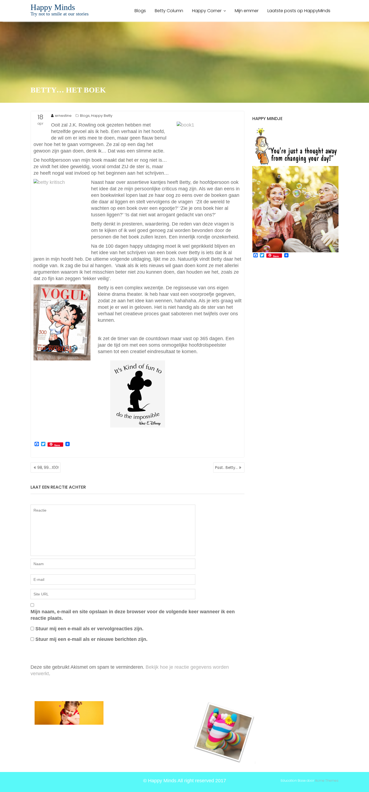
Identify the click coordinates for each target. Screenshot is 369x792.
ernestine (63, 115)
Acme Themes (326, 780)
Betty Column (169, 11)
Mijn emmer (247, 11)
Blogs (140, 11)
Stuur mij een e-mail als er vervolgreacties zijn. (89, 628)
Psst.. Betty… (226, 467)
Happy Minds (53, 7)
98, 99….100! (48, 467)
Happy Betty (101, 115)
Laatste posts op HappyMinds (298, 11)
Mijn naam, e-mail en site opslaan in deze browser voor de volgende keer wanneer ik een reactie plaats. (133, 615)
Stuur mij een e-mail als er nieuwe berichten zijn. (91, 639)
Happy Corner (207, 11)
